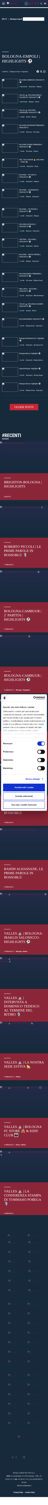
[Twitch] (31, 1457)
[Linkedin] (24, 1457)
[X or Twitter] (19, 1457)
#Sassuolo (28, 231)
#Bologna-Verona (30, 390)
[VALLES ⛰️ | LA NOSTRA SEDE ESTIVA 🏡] (24, 1037)
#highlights (24, 72)
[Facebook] (16, 1457)
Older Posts (24, 407)
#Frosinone (29, 132)
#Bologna (39, 86)
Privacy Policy (18, 1492)
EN (45, 4)
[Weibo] (35, 1457)
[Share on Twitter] (41, 71)
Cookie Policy (30, 1492)
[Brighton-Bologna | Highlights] (24, 457)
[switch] (41, 752)
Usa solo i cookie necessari (24, 805)
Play (24, 35)
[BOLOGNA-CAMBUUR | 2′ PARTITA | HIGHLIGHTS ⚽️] (24, 586)
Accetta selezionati (24, 796)
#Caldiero (28, 310)
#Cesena (35, 151)
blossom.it (27, 1486)
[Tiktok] (27, 1457)
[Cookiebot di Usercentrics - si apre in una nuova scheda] (34, 698)
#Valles (37, 102)
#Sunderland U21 (38, 345)
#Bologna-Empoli (16, 19)
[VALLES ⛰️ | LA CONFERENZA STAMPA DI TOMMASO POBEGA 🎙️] (24, 1166)
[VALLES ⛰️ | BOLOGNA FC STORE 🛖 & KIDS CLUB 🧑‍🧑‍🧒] (24, 1102)
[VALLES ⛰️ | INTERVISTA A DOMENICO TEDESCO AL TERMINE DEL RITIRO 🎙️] (24, 973)
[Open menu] (3, 4)
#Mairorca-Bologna (39, 295)
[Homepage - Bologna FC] (14, 3)
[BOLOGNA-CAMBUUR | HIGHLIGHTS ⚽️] (24, 651)
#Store (18, 1145)
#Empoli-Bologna (38, 375)
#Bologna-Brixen (30, 326)
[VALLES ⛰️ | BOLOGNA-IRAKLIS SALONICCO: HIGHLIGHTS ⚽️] (24, 908)
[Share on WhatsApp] (44, 71)
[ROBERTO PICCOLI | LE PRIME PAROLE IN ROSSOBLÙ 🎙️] (24, 522)
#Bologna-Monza (38, 360)
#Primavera (36, 132)
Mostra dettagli (33, 779)
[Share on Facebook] (37, 71)
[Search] (41, 4)
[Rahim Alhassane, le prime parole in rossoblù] (24, 844)
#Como (36, 166)
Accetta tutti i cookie (24, 787)
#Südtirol (36, 246)
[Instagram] (13, 1457)
